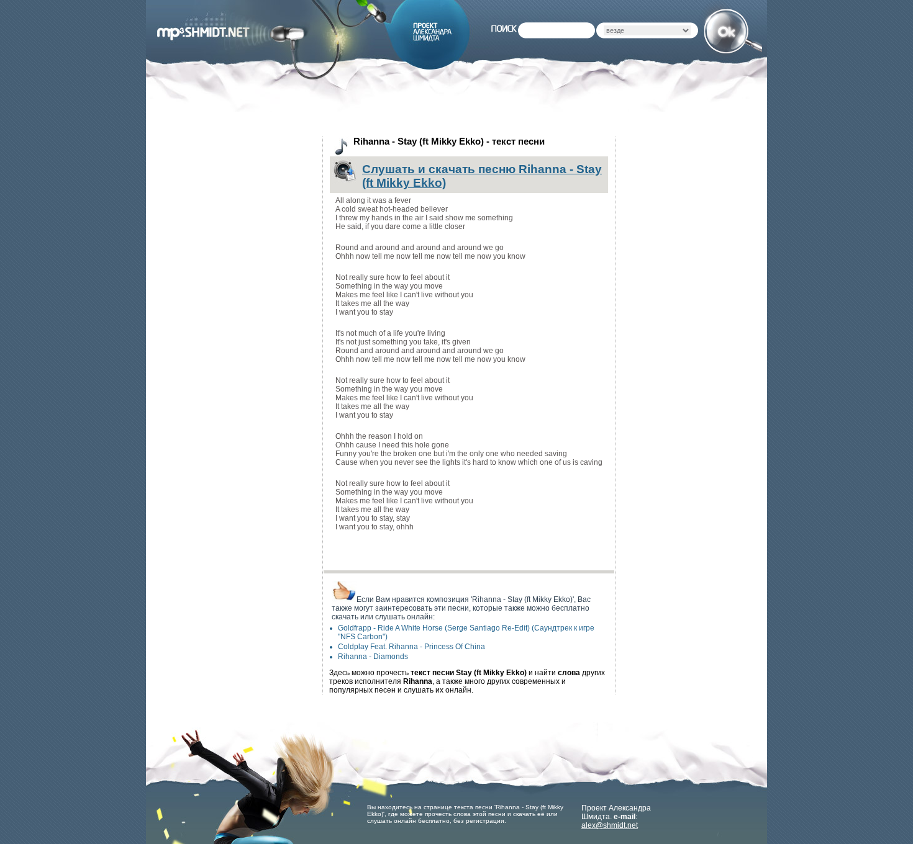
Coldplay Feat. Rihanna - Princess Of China (411, 646)
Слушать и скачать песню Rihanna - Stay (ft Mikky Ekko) (482, 176)
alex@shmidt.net (609, 825)
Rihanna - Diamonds (373, 656)
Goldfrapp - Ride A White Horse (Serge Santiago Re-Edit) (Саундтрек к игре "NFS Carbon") (466, 632)
